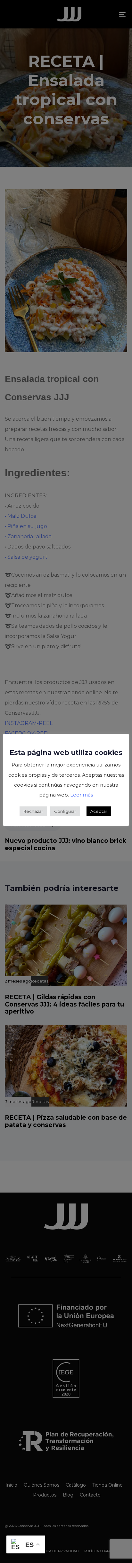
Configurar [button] (65, 811)
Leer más (81, 795)
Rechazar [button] (33, 811)
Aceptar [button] (98, 811)
